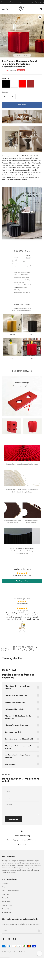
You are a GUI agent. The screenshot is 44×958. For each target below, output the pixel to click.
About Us (5, 883)
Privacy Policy (6, 912)
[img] (22, 601)
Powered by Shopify (19, 952)
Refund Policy (6, 901)
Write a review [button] (22, 581)
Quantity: (5, 92)
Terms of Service (7, 909)
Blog (3, 887)
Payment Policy (7, 905)
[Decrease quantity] (5, 96)
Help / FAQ (6, 894)
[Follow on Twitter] (9, 939)
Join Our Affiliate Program (10, 890)
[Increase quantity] (12, 96)
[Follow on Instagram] (14, 939)
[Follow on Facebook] (3, 939)
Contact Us (5, 898)
